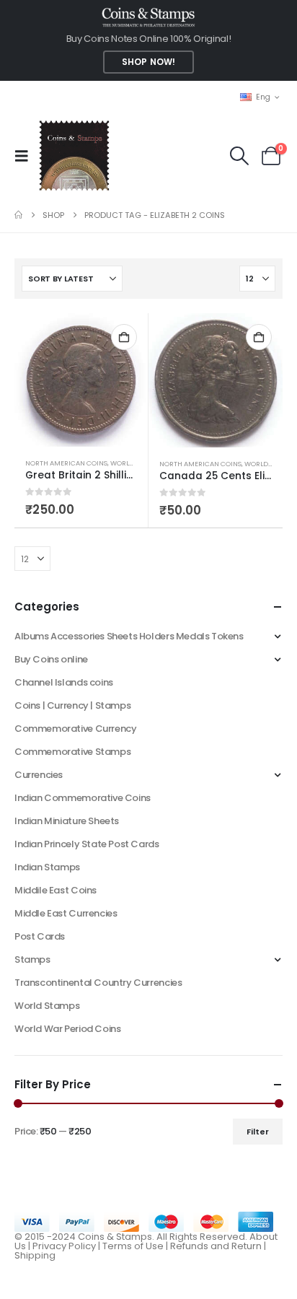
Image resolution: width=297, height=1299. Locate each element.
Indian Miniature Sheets (66, 821)
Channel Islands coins (63, 682)
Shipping (35, 1255)
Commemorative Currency (75, 728)
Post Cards (39, 936)
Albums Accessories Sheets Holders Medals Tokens (129, 636)
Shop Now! (148, 62)
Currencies (38, 775)
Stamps (32, 959)
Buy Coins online (51, 659)
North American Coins (66, 463)
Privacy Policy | (67, 1246)
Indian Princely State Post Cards (86, 844)
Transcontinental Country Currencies (98, 982)
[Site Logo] (73, 155)
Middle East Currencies (65, 913)
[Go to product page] (81, 380)
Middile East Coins (55, 890)
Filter (258, 1131)
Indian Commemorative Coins (82, 798)
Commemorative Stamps (72, 751)
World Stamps (46, 1005)
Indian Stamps (47, 867)
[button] (25, 156)
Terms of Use (133, 1246)
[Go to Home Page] (18, 215)
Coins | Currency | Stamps (72, 705)
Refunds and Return (216, 1246)
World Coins (133, 463)
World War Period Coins (67, 1029)
